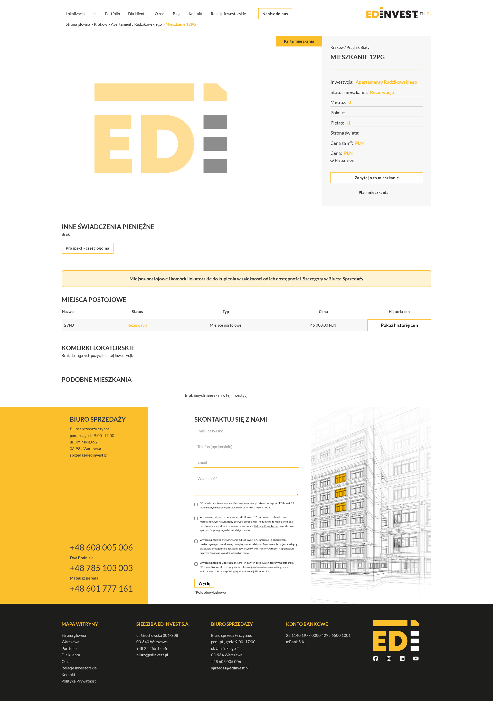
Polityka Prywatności (80, 681)
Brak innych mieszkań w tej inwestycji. (217, 395)
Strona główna (74, 635)
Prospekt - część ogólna (87, 248)
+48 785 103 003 (101, 568)
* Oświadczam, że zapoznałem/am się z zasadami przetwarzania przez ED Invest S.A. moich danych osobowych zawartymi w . (247, 505)
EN (422, 14)
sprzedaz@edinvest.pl (230, 668)
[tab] (299, 41)
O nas (160, 13)
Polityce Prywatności (257, 507)
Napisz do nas (275, 13)
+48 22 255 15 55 (151, 648)
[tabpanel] (192, 128)
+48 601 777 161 (101, 588)
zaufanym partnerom (281, 562)
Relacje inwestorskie (228, 13)
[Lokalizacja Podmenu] (95, 14)
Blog (177, 13)
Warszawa (70, 641)
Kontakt (196, 13)
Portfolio (112, 13)
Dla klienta (137, 13)
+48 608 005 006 (101, 547)
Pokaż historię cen (399, 325)
